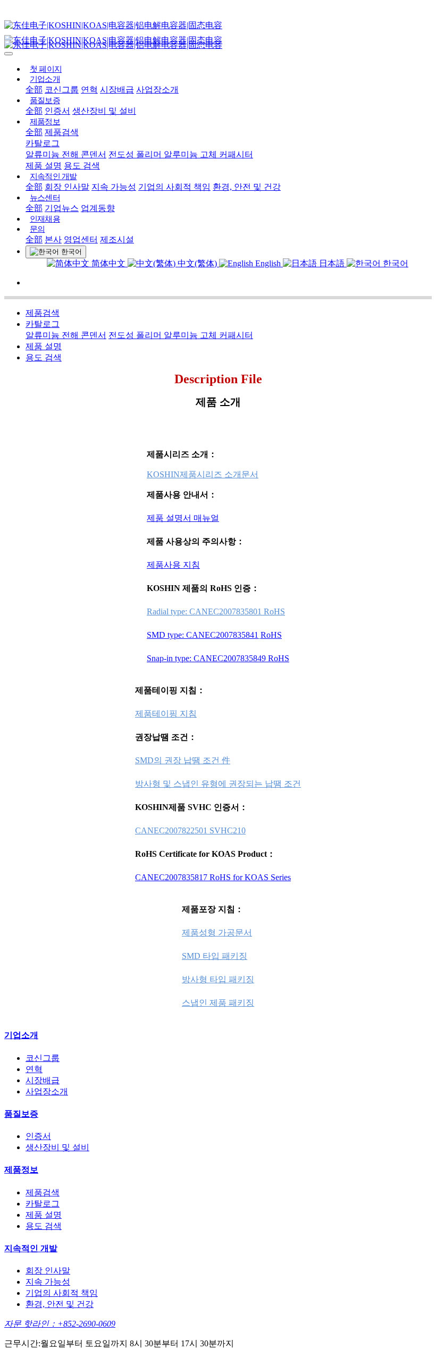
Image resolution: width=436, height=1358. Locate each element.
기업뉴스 (62, 208)
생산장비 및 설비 (104, 110)
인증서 (57, 110)
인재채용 (45, 219)
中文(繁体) (197, 263)
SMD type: (166, 634)
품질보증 (45, 100)
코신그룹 (62, 89)
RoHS (271, 634)
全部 (34, 89)
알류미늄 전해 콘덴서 (66, 154)
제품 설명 (44, 165)
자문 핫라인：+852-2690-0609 (59, 1323)
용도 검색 (82, 165)
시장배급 (117, 89)
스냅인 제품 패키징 (218, 1002)
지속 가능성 (113, 186)
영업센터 (81, 239)
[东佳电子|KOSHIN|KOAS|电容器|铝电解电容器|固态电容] (218, 25)
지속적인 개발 (53, 176)
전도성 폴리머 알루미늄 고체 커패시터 (180, 154)
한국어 (394, 263)
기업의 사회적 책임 (174, 186)
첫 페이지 (46, 69)
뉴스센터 (45, 197)
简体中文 (108, 263)
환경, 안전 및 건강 (247, 186)
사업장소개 (157, 89)
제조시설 (117, 239)
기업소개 (45, 79)
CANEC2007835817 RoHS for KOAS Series (213, 877)
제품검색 (62, 132)
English (268, 263)
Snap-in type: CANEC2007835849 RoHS (218, 658)
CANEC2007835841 (222, 634)
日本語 (332, 263)
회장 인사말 (67, 186)
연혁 (89, 89)
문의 (37, 229)
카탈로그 (43, 143)
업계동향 (98, 208)
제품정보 (45, 121)
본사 (53, 239)
